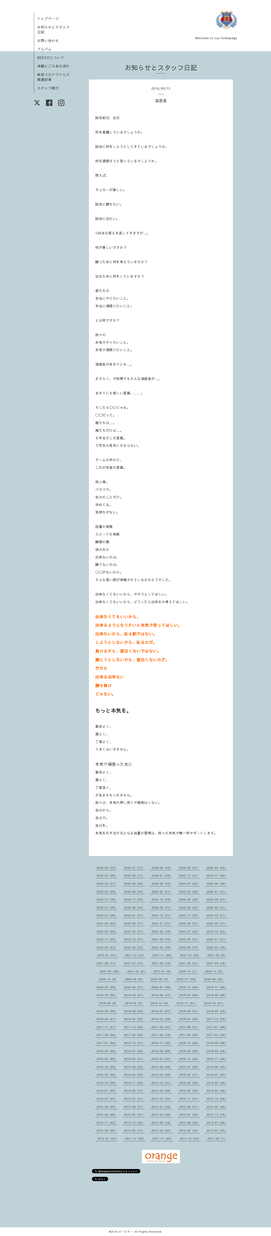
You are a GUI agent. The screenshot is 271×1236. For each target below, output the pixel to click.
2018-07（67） (162, 1011)
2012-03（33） (189, 1130)
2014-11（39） (134, 1082)
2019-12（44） (189, 987)
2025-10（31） (107, 883)
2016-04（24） (217, 1051)
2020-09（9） (134, 979)
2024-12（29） (107, 899)
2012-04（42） (162, 1130)
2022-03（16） (189, 947)
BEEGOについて (50, 57)
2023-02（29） (162, 931)
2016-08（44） (107, 1051)
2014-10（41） (162, 1082)
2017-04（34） (162, 1035)
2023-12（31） (162, 915)
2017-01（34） (107, 1043)
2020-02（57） (134, 987)
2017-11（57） (107, 1027)
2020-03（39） (107, 987)
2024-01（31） (134, 915)
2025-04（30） (134, 891)
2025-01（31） (217, 891)
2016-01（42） (162, 1059)
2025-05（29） (107, 891)
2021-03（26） (110, 971)
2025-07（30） (189, 883)
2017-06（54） (107, 1035)
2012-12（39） (217, 1114)
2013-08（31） (134, 1106)
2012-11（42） (107, 1122)
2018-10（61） (214, 1003)
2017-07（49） (217, 1027)
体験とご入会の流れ (53, 66)
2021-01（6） (162, 971)
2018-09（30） (107, 1011)
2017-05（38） (134, 1035)
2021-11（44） (162, 955)
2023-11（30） (189, 915)
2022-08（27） (189, 939)
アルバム (44, 49)
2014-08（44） (217, 1082)
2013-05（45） (217, 1106)
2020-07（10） (187, 979)
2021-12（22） (135, 955)
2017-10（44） (134, 1027)
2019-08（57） (162, 995)
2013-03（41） (134, 1114)
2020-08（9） (160, 979)
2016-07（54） (134, 1051)
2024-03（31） (217, 907)
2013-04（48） (107, 1114)
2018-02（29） (162, 1019)
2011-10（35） (190, 1138)
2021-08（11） (107, 963)
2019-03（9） (134, 1003)
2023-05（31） (217, 923)
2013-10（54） (217, 1098)
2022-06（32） (107, 947)
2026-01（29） (162, 875)
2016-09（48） (217, 1043)
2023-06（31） (189, 923)
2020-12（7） (188, 971)
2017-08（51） (189, 1027)
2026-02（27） (134, 875)
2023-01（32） (189, 931)
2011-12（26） (135, 1138)
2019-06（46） (217, 995)
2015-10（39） (107, 1067)
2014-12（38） (107, 1082)
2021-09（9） (216, 955)
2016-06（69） (162, 1051)
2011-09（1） (216, 1138)
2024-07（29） (107, 907)
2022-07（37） (217, 939)
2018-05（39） (217, 1011)
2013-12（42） (162, 1098)
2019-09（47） (134, 995)
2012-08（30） (189, 1122)
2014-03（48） (217, 1090)
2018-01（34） (189, 1019)
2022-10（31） (134, 939)
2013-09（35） (107, 1106)
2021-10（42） (190, 955)
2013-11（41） (189, 1098)
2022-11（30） (107, 939)
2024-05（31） (162, 907)
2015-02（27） (189, 1074)
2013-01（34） (189, 1114)
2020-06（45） (214, 979)
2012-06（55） (107, 1130)
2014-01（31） (134, 1098)
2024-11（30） (134, 899)
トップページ (48, 18)
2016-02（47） (134, 1059)
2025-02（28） (189, 891)
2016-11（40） (162, 1043)
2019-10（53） (107, 995)
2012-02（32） (217, 1130)
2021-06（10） (162, 963)
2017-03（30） (189, 1035)
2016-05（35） (189, 1051)
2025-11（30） (217, 875)
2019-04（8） (108, 1003)
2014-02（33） (107, 1098)
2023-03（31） (134, 931)
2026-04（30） (217, 867)
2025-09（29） (134, 883)
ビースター (126, 1231)
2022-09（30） (162, 939)
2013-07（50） (162, 1106)
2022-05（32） (134, 947)
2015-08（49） (162, 1067)
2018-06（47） (189, 1011)
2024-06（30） (134, 907)
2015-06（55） (217, 1067)
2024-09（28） (189, 899)
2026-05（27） (189, 867)
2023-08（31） (134, 923)
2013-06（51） (189, 1106)
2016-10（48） (189, 1043)
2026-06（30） (162, 867)
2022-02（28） (217, 947)
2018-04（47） (107, 1019)
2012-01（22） (107, 1138)
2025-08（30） (162, 883)
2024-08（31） (217, 899)
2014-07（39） (107, 1090)
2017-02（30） (217, 1035)
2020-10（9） (108, 979)
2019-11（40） (217, 987)
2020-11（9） (214, 971)
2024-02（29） (107, 915)
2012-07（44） (217, 1122)
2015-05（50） (107, 1074)
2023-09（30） (107, 923)
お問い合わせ (48, 40)
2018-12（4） (160, 1003)
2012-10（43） (134, 1122)
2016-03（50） (107, 1059)
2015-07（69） (189, 1067)
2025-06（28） (217, 883)
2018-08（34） (134, 1011)
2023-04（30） (107, 931)
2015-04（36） (134, 1074)
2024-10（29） (162, 899)
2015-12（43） (189, 1059)
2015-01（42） (217, 1074)
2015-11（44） (217, 1059)
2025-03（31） (162, 891)
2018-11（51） (187, 1003)
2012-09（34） (162, 1122)
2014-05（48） (162, 1090)
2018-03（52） (134, 1019)
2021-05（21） (189, 963)
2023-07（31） (162, 923)
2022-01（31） (107, 955)
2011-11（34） (162, 1138)
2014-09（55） (189, 1082)
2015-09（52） (134, 1067)
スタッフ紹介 (48, 88)
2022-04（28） (162, 947)
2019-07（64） (189, 995)
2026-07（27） (134, 867)
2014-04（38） (189, 1090)
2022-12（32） (217, 931)
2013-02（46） (162, 1114)
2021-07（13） (134, 963)
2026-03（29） (107, 875)
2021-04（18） (217, 963)
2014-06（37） (134, 1090)
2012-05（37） (134, 1130)
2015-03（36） (162, 1074)
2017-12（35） (217, 1019)
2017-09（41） (162, 1027)
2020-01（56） (162, 987)
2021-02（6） (136, 971)
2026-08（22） (107, 867)
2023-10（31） (217, 915)
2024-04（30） (189, 907)
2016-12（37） (134, 1043)
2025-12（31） (189, 875)
